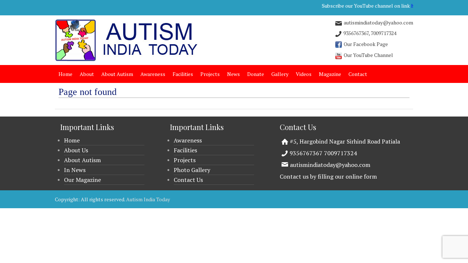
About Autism (117, 73)
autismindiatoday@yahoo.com (330, 165)
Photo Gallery (192, 170)
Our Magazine (82, 180)
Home (65, 73)
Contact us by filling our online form (328, 176)
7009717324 (383, 33)
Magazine (330, 73)
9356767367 (356, 33)
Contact (357, 73)
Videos (304, 73)
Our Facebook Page (366, 44)
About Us (76, 150)
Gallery (279, 73)
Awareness (152, 73)
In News (75, 170)
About (87, 73)
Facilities (183, 73)
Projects (210, 73)
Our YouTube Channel (368, 55)
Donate (255, 73)
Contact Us (188, 180)
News (233, 73)
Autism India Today (148, 199)
